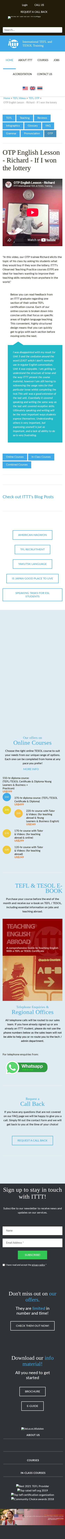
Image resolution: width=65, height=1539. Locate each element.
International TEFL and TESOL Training (37, 43)
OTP (50, 133)
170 (7, 833)
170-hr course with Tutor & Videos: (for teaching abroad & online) (28, 836)
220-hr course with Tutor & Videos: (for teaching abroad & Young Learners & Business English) (42, 818)
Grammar (11, 133)
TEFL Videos (19, 98)
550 (7, 797)
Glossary (33, 125)
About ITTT (25, 60)
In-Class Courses (41, 457)
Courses (42, 60)
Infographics (13, 125)
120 (7, 850)
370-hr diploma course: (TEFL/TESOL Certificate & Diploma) (36, 801)
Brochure (32, 1391)
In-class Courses (33, 1473)
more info (31, 769)
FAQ (48, 125)
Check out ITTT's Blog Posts (28, 497)
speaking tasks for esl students (32, 595)
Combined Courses (17, 464)
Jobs (56, 60)
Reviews (42, 118)
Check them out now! (32, 1325)
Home (9, 60)
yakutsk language (32, 564)
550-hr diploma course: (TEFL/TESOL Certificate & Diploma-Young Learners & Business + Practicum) (27, 785)
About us (33, 1435)
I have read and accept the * (26, 1265)
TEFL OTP (34, 98)
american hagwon (32, 535)
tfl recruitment (32, 549)
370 (7, 810)
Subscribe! (32, 1255)
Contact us (44, 74)
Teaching (25, 118)
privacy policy (38, 1265)
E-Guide (32, 1406)
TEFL (9, 118)
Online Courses (15, 457)
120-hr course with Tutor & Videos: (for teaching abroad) (28, 852)
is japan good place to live (32, 578)
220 (18, 813)
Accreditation (22, 74)
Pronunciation (32, 133)
